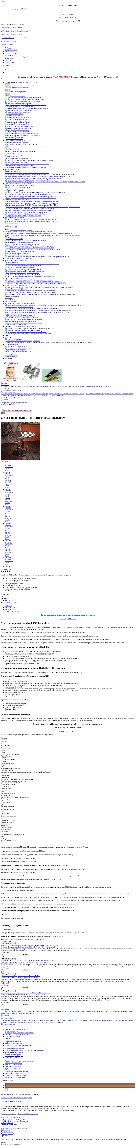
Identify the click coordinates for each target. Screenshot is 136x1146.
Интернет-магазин (11, 50)
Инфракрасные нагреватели (28, 1094)
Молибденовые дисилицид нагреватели (18, 258)
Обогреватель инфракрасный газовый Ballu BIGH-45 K (20, 977)
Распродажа (9, 59)
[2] (3, 571)
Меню (7, 65)
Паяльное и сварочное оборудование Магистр (20, 326)
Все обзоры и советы (8, 392)
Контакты (8, 60)
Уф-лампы (8, 337)
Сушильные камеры (11, 344)
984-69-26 (8, 31)
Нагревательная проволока (14, 314)
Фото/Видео (9, 55)
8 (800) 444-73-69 (64, 77)
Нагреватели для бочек (12, 171)
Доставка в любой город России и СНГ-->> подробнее (19, 1114)
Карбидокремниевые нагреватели (16, 253)
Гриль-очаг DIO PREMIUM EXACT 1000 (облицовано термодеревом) (24, 962)
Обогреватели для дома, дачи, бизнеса (18, 103)
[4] (7, 571)
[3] (5, 571)
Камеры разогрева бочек (13, 169)
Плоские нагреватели (12, 262)
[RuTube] (6, 1091)
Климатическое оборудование (15, 140)
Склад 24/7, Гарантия (12, 53)
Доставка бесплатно (11, 51)
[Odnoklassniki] (5, 1085)
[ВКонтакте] (2, 413)
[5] (9, 571)
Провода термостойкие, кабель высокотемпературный (23, 323)
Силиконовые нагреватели (14, 278)
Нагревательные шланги (13, 296)
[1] (2, 571)
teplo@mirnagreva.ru (9, 41)
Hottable (3, 750)
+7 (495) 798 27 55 (68, 619)
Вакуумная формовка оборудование (17, 162)
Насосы (7, 335)
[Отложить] (2, 956)
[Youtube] (5, 1087)
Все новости (5, 385)
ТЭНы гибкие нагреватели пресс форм (18, 183)
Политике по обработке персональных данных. (110, 1139)
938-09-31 (7, 1121)
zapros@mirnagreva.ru (9, 1124)
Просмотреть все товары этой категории (16, 410)
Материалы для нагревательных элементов (19, 303)
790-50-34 (8, 28)
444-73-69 (8, 38)
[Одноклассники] (4, 413)
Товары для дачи (10, 153)
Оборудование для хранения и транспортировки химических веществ (28, 231)
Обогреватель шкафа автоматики (16, 285)
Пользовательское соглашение (11, 1105)
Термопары (8, 298)
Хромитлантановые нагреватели (16, 260)
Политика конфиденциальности (12, 1101)
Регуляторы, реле (10, 301)
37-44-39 (8, 34)
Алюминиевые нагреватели (14, 217)
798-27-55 (8, 24)
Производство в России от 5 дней (16, 57)
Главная (9, 48)
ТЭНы (7, 237)
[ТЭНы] (3, 1)
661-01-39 (7, 1119)
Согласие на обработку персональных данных (16, 1098)
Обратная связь (10, 62)
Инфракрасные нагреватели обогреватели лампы (21, 82)
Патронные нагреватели (13, 189)
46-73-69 (7, 1123)
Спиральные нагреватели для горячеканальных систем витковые (27, 173)
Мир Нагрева (5, 1094)
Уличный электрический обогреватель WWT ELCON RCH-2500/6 (23, 995)
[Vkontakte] (5, 1084)
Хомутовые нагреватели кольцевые (17, 199)
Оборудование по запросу (13, 339)
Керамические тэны (11, 223)
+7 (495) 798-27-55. (34, 861)
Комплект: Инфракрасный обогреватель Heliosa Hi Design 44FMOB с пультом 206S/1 (30, 947)
